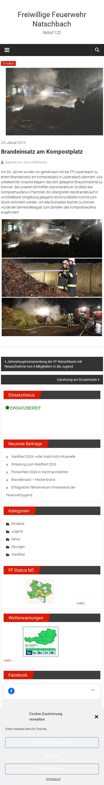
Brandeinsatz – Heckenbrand (33, 480)
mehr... (82, 603)
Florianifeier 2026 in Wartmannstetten (39, 472)
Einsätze (8, 63)
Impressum (53, 779)
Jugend (17, 531)
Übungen (18, 547)
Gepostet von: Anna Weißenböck (26, 162)
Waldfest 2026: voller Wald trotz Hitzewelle (43, 456)
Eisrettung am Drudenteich (77, 380)
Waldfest (18, 554)
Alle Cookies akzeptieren (52, 743)
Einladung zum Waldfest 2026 (33, 464)
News (15, 539)
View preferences (52, 769)
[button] (96, 716)
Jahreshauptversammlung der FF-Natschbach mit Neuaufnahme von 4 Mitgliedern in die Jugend (43, 364)
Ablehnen (52, 756)
